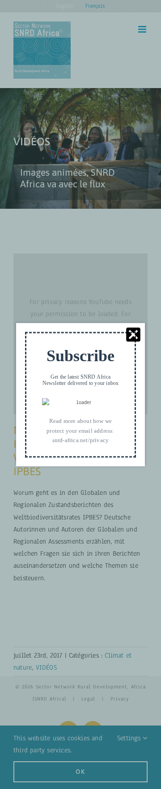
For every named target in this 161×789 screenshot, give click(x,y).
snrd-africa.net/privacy (80, 440)
